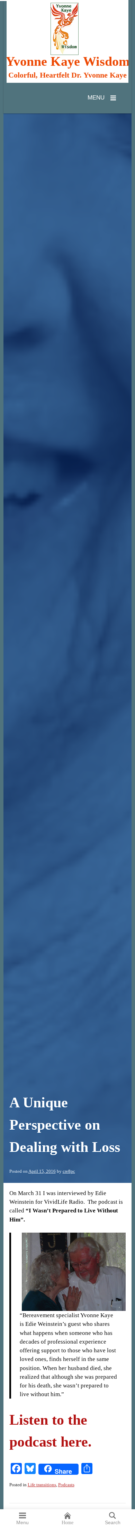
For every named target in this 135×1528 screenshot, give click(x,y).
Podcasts (66, 1484)
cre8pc (69, 1171)
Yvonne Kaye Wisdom (68, 61)
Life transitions (42, 1484)
